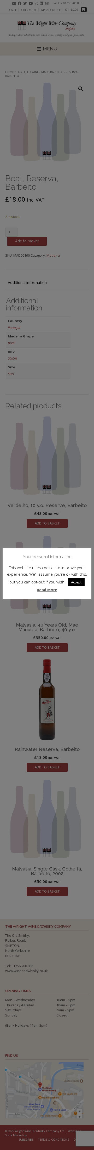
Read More (47, 589)
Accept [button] (76, 582)
